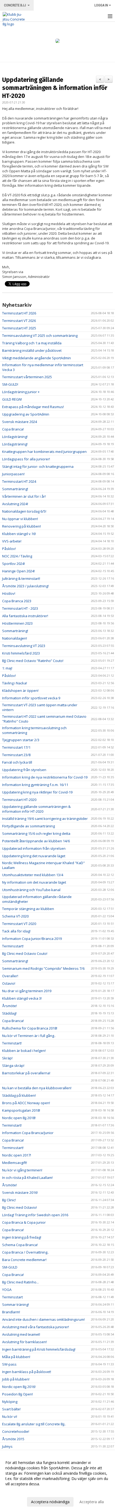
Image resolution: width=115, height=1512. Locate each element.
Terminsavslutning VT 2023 (23, 645)
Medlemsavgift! (14, 1162)
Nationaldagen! (14, 638)
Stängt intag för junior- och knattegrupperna (38, 466)
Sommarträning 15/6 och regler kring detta (36, 833)
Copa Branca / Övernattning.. (25, 1252)
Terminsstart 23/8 (16, 754)
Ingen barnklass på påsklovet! (26, 1371)
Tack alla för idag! (16, 931)
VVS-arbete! (11, 541)
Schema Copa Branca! (20, 1244)
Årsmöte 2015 (13, 1439)
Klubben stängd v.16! (19, 533)
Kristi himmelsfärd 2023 (21, 653)
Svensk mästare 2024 (19, 421)
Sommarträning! (15, 488)
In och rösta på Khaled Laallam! (27, 1177)
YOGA (6, 1289)
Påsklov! (9, 548)
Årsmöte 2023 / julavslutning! (25, 586)
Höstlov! (8, 593)
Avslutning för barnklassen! (24, 1341)
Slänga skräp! (13, 1065)
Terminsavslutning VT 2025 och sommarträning (40, 335)
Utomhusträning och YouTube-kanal (31, 889)
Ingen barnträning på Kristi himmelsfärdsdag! (38, 1349)
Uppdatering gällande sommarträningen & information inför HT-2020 (54, 87)
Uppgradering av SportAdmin (25, 414)
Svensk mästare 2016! (20, 1192)
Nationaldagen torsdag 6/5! (24, 511)
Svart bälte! (11, 1409)
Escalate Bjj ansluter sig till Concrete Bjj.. (34, 1424)
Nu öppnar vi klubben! (20, 518)
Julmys (7, 1446)
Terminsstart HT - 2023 (20, 608)
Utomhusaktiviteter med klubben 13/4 (32, 874)
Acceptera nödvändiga (50, 1501)
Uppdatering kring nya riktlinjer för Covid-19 (37, 792)
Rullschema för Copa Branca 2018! (29, 1028)
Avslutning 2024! (15, 503)
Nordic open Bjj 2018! (19, 1117)
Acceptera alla (91, 1501)
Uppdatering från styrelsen (24, 769)
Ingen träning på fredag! (21, 1237)
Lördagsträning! (15, 436)
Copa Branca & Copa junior (24, 1222)
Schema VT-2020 (15, 916)
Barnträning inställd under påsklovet (32, 350)
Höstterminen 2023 (17, 623)
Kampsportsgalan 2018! (21, 1110)
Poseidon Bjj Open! (17, 1394)
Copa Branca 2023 (16, 601)
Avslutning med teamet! (21, 1334)
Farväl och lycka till (17, 762)
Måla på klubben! (16, 1356)
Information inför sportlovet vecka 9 (31, 698)
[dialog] (57, 1482)
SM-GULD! (10, 384)
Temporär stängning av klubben (28, 908)
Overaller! (10, 976)
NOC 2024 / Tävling (17, 556)
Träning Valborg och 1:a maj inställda (32, 343)
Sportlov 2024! (13, 563)
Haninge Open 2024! (18, 571)
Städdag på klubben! (19, 1095)
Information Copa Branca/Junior (27, 1132)
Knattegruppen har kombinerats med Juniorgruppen (44, 451)
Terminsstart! (13, 946)
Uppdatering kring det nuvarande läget (33, 855)
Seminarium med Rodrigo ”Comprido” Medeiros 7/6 (43, 968)
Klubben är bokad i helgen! (24, 1050)
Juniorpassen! (13, 474)
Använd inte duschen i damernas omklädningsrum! (43, 1319)
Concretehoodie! (15, 1431)
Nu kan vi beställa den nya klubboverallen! (36, 1088)
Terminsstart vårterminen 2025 (27, 376)
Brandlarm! (11, 1312)
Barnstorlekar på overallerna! (26, 1073)
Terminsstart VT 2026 (19, 320)
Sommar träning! (15, 1304)
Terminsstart (12, 1297)
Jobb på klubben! (15, 1379)
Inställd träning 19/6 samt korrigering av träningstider (45, 818)
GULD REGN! (12, 399)
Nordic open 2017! (16, 1155)
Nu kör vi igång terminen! (22, 1170)
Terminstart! (12, 1043)
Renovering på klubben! (21, 526)
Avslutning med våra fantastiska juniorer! (35, 1327)
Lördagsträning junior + (21, 391)
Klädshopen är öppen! (20, 690)
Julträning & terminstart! (21, 578)
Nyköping (9, 1401)
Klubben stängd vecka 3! (22, 998)
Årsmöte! (9, 1005)
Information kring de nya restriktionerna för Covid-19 (44, 777)
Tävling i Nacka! (14, 683)
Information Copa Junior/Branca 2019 (32, 938)
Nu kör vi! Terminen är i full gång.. (29, 1035)
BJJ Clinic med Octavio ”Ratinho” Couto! (32, 660)
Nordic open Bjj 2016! (19, 1386)
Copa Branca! (13, 429)
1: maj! (7, 668)
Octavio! (8, 983)
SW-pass (9, 1364)
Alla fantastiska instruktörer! (25, 615)
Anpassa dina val (19, 1491)
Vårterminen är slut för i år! (24, 496)
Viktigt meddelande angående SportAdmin (36, 358)
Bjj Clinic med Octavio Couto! (24, 953)
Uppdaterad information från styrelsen (34, 848)
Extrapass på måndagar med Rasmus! (33, 406)
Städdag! (9, 1013)
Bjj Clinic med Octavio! (19, 1207)
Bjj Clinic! (9, 1200)
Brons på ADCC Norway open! (26, 1102)
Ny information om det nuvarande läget (34, 882)
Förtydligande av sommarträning (28, 826)
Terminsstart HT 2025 (19, 328)
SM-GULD (9, 1267)
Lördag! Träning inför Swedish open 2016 (35, 1214)
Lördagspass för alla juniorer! (26, 459)
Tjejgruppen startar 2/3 (20, 739)
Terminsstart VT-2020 (19, 923)
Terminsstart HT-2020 (19, 799)
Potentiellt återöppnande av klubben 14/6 (36, 841)
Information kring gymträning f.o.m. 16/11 (35, 784)
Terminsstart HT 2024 (19, 481)
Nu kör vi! (9, 1416)
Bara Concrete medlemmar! (24, 1259)
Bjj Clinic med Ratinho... (20, 1282)
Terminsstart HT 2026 (19, 313)
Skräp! (7, 1058)
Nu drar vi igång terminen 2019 (26, 990)
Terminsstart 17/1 (16, 747)
